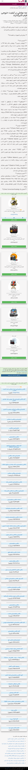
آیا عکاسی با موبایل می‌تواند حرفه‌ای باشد (16, 758)
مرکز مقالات (20, 6)
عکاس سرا (14, 4)
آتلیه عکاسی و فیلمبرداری (14, 631)
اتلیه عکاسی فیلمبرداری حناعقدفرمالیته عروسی (14, 622)
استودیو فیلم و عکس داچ (14, 640)
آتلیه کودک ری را (14, 719)
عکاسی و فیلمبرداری (14, 437)
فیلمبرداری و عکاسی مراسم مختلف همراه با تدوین (14, 526)
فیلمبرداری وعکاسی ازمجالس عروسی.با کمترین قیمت (14, 410)
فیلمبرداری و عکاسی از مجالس (14, 419)
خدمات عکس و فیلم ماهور (14, 552)
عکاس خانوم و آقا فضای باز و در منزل (14, 570)
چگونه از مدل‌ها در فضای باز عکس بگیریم (16, 746)
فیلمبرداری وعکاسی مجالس (14, 473)
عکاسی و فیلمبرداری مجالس (14, 587)
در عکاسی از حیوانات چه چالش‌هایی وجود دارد (15, 751)
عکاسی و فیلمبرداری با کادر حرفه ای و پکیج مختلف (14, 465)
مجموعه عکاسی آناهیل (14, 666)
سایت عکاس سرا (8, 768)
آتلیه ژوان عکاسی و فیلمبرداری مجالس (14, 579)
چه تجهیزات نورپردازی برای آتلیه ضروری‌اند (16, 748)
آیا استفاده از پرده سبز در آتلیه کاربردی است (15, 741)
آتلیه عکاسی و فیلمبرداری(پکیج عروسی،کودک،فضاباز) (14, 446)
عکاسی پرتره (14, 710)
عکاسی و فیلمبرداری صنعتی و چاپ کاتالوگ (14, 701)
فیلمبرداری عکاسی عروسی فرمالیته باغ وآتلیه (14, 596)
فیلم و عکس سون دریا (14, 728)
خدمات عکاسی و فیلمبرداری (14, 500)
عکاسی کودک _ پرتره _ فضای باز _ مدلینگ (14, 658)
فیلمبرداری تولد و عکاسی (14, 456)
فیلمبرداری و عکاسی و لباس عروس (14, 535)
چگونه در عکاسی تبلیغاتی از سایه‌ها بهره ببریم (15, 763)
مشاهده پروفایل (14, 220)
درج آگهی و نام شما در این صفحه (14, 375)
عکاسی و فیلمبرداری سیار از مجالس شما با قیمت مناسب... (14, 390)
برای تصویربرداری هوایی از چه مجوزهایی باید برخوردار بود (13, 744)
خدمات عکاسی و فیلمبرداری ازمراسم (14, 517)
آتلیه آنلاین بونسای (14, 693)
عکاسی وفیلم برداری (14, 561)
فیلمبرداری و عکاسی (14, 428)
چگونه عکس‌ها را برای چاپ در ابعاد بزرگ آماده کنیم (14, 760)
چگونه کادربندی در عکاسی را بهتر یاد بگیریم (16, 739)
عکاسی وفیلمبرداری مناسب (14, 614)
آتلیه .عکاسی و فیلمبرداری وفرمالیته (14, 508)
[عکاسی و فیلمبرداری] (22, 218)
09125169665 (14, 215)
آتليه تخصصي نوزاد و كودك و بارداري (14, 649)
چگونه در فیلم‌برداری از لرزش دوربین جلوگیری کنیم (14, 753)
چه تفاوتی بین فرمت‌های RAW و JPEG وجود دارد (14, 756)
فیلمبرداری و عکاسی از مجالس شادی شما (14, 491)
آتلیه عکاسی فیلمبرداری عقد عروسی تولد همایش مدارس (14, 400)
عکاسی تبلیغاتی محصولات (14, 684)
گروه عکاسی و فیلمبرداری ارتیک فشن (14, 675)
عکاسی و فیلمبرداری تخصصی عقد (14, 482)
